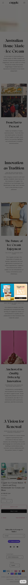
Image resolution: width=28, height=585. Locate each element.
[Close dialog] (26, 284)
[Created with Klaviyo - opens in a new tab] (14, 300)
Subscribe (20, 298)
